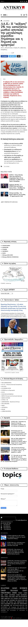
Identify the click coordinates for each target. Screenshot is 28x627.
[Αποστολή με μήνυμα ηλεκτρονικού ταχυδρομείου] (19, 56)
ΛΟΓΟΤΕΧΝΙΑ (13, 610)
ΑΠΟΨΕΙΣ (12, 595)
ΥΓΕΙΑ (6, 596)
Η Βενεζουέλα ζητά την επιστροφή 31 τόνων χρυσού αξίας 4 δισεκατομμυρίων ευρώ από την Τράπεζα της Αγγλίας (19, 433)
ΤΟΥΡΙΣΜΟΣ (3, 611)
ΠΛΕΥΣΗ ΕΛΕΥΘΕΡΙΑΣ (7, 394)
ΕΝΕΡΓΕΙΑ (7, 598)
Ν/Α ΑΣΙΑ (22, 607)
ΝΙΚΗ (3, 405)
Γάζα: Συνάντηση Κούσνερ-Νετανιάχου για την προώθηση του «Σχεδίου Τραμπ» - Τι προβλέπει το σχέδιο (18, 450)
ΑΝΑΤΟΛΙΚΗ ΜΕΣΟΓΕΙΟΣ (19, 608)
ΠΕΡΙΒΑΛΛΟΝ (20, 602)
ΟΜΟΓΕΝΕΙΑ (22, 610)
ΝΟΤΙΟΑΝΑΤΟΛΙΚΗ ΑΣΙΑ (19, 605)
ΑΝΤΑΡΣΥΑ (4, 407)
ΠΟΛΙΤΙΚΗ (6, 20)
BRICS (15, 603)
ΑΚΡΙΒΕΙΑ (12, 600)
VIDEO (20, 593)
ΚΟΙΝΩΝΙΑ (24, 595)
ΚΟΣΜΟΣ (23, 588)
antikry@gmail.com (22, 520)
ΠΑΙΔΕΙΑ (16, 598)
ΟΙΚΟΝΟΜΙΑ (6, 593)
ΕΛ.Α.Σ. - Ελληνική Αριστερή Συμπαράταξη (12, 384)
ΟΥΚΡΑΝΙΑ (24, 598)
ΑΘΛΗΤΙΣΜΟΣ (4, 607)
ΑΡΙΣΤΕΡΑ (3, 610)
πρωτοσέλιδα (8, 372)
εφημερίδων (13, 372)
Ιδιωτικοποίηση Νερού (6, 608)
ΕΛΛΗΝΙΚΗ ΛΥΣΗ (6, 388)
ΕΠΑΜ (3, 409)
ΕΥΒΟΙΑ (11, 602)
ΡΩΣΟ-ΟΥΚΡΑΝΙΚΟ (6, 603)
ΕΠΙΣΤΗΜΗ (6, 605)
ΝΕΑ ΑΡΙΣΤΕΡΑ (5, 403)
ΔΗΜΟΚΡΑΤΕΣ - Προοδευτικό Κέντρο (11, 401)
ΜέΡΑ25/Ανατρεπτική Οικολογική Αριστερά (12, 396)
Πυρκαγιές (13, 607)
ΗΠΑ (13, 596)
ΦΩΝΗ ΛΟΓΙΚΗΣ (6, 398)
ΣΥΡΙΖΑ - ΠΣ (5, 399)
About (2, 1)
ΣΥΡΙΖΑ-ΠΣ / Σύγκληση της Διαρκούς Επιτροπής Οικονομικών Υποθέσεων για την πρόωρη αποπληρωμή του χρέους (13, 424)
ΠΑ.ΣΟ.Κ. (4, 386)
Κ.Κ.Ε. (3, 392)
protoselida (17, 372)
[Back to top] (24, 623)
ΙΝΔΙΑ (5, 600)
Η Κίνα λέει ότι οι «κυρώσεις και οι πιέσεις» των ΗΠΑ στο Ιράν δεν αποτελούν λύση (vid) (16, 544)
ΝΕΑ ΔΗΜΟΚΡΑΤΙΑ (6, 382)
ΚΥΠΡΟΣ (3, 602)
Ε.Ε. (2, 595)
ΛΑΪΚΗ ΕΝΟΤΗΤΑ (6, 411)
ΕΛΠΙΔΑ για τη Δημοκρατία (8, 390)
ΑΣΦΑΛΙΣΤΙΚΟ (23, 603)
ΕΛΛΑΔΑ (14, 591)
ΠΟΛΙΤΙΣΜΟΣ (23, 596)
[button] (2, 1)
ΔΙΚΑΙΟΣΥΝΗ (21, 600)
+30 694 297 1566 (6, 523)
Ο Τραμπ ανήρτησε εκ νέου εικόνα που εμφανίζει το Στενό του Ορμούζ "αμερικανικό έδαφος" (16, 537)
